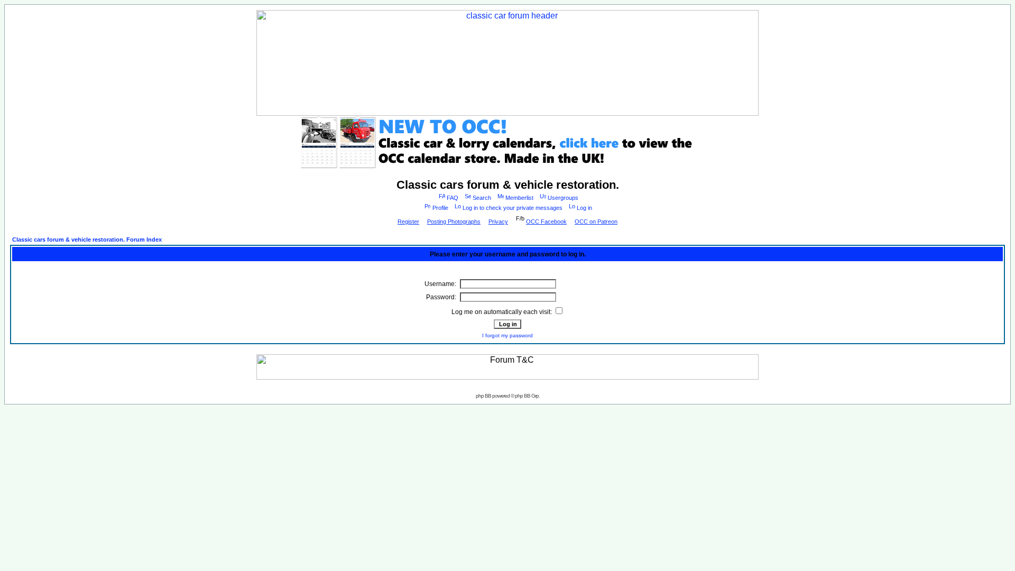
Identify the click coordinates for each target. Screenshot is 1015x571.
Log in (584, 208)
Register (408, 221)
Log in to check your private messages (512, 208)
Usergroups (563, 198)
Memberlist (519, 198)
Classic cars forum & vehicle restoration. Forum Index (87, 239)
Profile (440, 208)
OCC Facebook (546, 221)
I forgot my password (507, 335)
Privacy (498, 221)
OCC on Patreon (596, 221)
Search (482, 198)
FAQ (452, 198)
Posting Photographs (454, 221)
